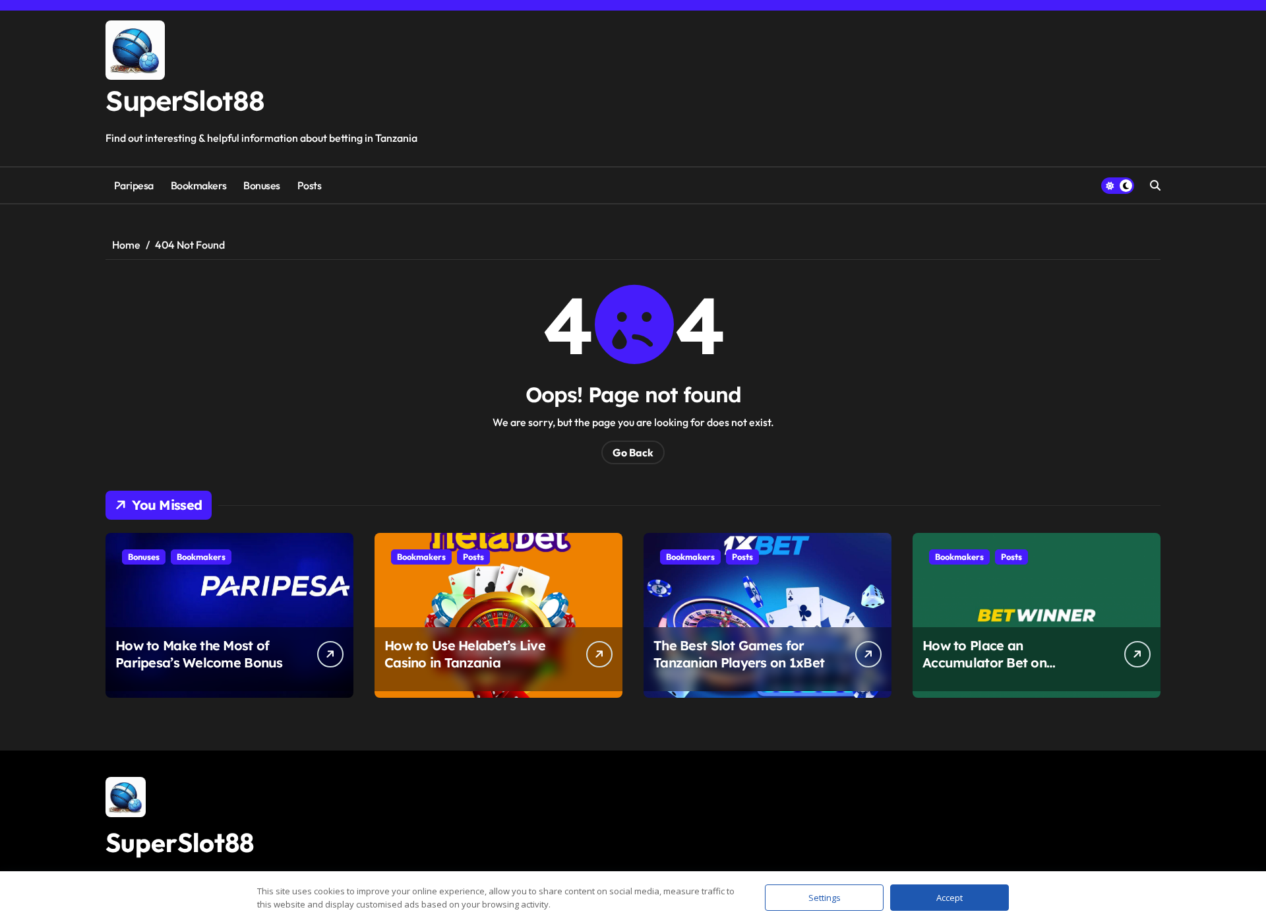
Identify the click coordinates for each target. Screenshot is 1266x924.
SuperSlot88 (185, 100)
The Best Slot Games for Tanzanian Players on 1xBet (738, 654)
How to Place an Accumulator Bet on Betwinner (984, 662)
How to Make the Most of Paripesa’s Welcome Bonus (199, 654)
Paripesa (134, 185)
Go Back (633, 452)
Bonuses (261, 185)
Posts (309, 185)
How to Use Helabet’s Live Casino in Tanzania (464, 654)
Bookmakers (199, 185)
